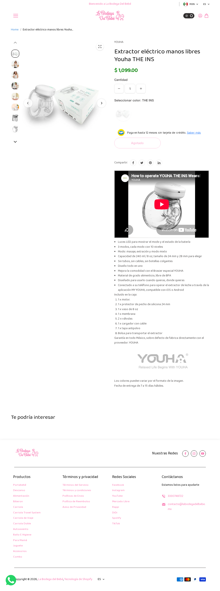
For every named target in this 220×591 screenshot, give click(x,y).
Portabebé (19, 485)
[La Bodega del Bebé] (110, 15)
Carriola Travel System (27, 513)
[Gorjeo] (142, 163)
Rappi (115, 507)
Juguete (18, 546)
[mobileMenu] (15, 15)
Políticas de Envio (73, 496)
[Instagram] (194, 453)
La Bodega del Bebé (50, 579)
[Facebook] (133, 163)
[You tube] (202, 453)
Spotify (116, 518)
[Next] (101, 103)
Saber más (194, 132)
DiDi (114, 513)
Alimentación (21, 496)
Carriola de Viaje (23, 518)
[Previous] (28, 103)
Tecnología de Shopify (78, 579)
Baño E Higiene (22, 535)
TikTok (116, 524)
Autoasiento (20, 529)
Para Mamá (20, 540)
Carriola (18, 507)
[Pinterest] (150, 163)
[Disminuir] (119, 88)
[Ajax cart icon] (206, 15)
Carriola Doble (22, 524)
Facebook (118, 485)
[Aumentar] (141, 88)
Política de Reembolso (76, 501)
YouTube (117, 496)
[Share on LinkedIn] (159, 163)
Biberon (18, 501)
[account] (200, 15)
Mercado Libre (121, 501)
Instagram (118, 490)
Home (14, 29)
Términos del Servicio (76, 485)
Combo (17, 557)
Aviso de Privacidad (74, 507)
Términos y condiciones (77, 490)
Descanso (19, 490)
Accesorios (20, 551)
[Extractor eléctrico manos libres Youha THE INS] (100, 46)
